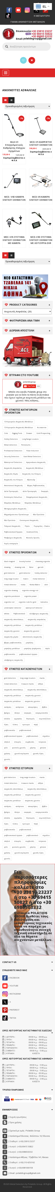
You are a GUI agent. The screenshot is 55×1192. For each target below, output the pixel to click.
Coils (6, 433)
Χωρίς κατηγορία (11, 543)
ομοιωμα (26, 724)
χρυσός (7, 759)
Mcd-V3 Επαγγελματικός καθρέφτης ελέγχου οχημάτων (14, 146)
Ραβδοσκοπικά (19, 614)
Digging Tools (17, 433)
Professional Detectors (13, 451)
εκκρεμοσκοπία (42, 713)
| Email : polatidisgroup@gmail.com (24, 1173)
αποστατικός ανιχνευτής (32, 637)
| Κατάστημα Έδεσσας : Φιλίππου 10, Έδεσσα (29, 1136)
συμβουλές (29, 742)
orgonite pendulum (12, 596)
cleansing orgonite (42, 561)
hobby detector (41, 573)
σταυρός (17, 742)
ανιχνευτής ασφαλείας (37, 619)
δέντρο (17, 713)
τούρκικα (42, 742)
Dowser (29, 433)
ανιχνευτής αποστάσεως (13, 619)
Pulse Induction (32, 451)
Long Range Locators (30, 439)
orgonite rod (9, 602)
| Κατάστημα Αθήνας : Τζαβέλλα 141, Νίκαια (28, 1157)
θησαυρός (30, 719)
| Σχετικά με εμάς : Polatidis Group (24, 1130)
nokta (23, 585)
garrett (40, 567)
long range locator (11, 579)
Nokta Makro (35, 585)
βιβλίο (44, 707)
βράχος (7, 713)
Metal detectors (10, 445)
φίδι (6, 748)
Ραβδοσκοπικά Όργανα (13, 532)
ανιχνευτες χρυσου (32, 701)
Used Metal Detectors (32, 456)
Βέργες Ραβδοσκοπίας (36, 485)
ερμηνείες (18, 719)
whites (6, 614)
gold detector (9, 573)
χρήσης (7, 753)
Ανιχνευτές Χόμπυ (11, 474)
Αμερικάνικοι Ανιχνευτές (36, 462)
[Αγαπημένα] (23, 60)
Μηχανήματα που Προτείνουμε (16, 514)
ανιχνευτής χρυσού (12, 631)
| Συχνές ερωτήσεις (17, 1117)
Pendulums (25, 445)
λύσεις (15, 724)
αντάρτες (7, 707)
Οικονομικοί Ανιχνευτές (29, 520)
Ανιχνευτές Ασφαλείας (13, 468)
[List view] (11, 100)
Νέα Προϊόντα (38, 514)
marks (42, 678)
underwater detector (12, 608)
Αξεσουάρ (31, 480)
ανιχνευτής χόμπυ (11, 637)
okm (46, 585)
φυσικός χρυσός (19, 748)
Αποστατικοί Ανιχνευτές (13, 485)
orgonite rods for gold (27, 602)
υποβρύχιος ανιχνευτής (13, 660)
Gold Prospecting (43, 433)
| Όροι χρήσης (15, 1122)
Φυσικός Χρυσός (33, 538)
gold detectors (10, 678)
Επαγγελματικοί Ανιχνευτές (36, 497)
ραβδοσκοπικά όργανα (13, 736)
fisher (31, 567)
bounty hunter (25, 561)
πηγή (36, 724)
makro (25, 579)
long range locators (27, 678)
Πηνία (27, 526)
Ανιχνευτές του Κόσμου (31, 474)
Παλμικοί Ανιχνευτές (12, 526)
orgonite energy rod (30, 590)
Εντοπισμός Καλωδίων (13, 497)
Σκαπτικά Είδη (32, 532)
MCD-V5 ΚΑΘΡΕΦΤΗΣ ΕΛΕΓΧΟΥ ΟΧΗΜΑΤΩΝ (40, 143)
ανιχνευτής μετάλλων (12, 625)
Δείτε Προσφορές (11, 491)
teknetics (44, 602)
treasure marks (27, 684)
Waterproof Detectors (13, 462)
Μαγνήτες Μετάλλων (12, 503)
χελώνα (43, 748)
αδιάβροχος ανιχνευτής (38, 614)
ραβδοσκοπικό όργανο (28, 654)
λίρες (6, 724)
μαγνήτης (29, 643)
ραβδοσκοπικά (25, 730)
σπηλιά (7, 742)
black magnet (9, 561)
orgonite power (30, 596)
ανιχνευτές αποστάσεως (13, 690)
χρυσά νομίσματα (22, 753)
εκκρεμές (27, 713)
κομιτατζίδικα (44, 719)
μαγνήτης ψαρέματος (32, 648)
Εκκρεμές (44, 491)
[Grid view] (5, 100)
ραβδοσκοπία (9, 654)
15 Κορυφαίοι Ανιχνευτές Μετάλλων (18, 422)
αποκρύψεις (33, 707)
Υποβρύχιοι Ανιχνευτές (13, 538)
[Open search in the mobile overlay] (26, 46)
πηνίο (47, 648)
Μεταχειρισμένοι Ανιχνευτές (15, 509)
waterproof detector (34, 608)
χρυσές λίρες (38, 753)
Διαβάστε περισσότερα (14, 202)
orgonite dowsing (11, 590)
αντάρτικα (20, 707)
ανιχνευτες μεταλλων (12, 701)
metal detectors (10, 684)
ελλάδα (7, 719)
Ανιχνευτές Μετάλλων (34, 468)
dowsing (7, 567)
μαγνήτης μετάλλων (12, 648)
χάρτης (33, 748)
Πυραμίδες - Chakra (42, 526)
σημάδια (46, 736)
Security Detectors (11, 456)
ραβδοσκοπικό (32, 736)
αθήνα (40, 684)
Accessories (41, 427)
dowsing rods (20, 567)
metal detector (39, 579)
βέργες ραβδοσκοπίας (13, 643)
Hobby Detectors (11, 439)
